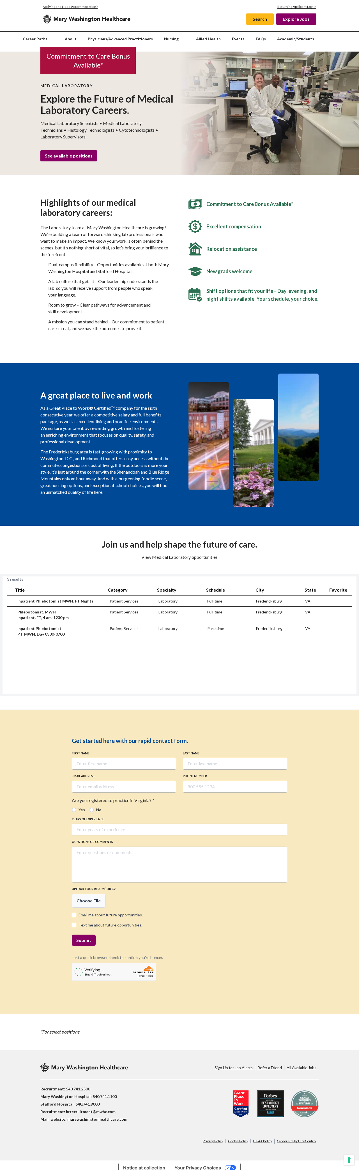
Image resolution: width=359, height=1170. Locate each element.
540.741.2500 (78, 1088)
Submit (83, 940)
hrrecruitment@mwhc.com (91, 1111)
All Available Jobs (301, 1067)
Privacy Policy (213, 1141)
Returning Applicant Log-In (296, 6)
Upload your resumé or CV (94, 889)
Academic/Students (295, 38)
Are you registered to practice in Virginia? (113, 800)
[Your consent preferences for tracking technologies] (349, 1160)
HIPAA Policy (262, 1141)
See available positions (69, 155)
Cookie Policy (238, 1141)
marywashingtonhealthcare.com (97, 1119)
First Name (80, 753)
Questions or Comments (92, 842)
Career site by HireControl (296, 1141)
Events (238, 38)
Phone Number (195, 776)
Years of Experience (88, 819)
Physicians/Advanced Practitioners (120, 38)
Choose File (89, 900)
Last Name (191, 753)
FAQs (261, 38)
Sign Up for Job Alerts (234, 1067)
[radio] (78, 810)
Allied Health (208, 38)
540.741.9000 (87, 1104)
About (71, 38)
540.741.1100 (105, 1096)
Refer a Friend (269, 1067)
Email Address (83, 776)
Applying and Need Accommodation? (70, 6)
